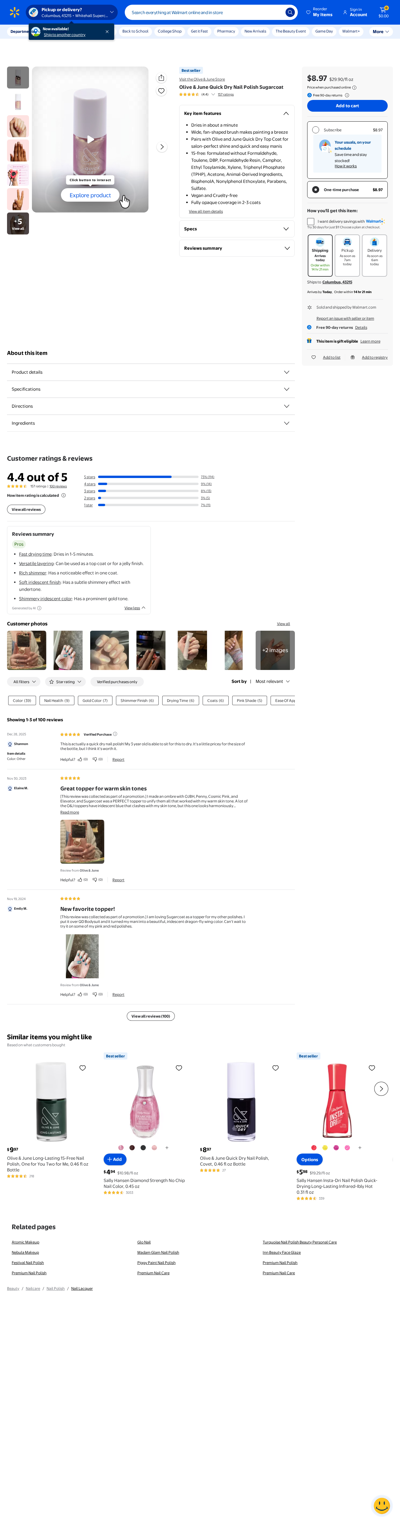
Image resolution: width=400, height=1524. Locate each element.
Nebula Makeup (25, 1252)
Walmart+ (351, 31)
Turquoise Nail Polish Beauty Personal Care (300, 1242)
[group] (206, 94)
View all (283, 623)
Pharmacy (226, 31)
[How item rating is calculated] (63, 495)
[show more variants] (167, 1147)
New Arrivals (255, 31)
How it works (346, 166)
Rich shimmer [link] (32, 573)
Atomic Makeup (25, 1242)
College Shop (170, 31)
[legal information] (354, 87)
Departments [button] (23, 31)
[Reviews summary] (213, 94)
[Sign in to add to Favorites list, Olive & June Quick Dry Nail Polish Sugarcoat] (161, 90)
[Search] (290, 12)
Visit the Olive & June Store (202, 79)
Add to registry (375, 357)
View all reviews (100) (150, 1016)
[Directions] (286, 406)
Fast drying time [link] (35, 554)
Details (361, 327)
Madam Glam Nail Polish (158, 1252)
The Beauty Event (291, 31)
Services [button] (59, 31)
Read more (69, 812)
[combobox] (211, 12)
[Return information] (345, 95)
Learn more (370, 341)
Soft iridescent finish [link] (40, 582)
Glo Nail (144, 1242)
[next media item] (162, 147)
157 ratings (226, 94)
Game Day (324, 31)
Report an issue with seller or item (345, 318)
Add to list (332, 357)
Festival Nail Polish (28, 1262)
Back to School (135, 31)
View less (132, 607)
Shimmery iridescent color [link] (45, 598)
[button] (319, 12)
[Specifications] (286, 389)
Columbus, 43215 (337, 282)
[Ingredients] (286, 423)
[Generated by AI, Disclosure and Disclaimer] (39, 608)
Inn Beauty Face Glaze (282, 1252)
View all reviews (26, 509)
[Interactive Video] (18, 78)
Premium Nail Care (153, 1272)
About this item (27, 353)
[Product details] (286, 372)
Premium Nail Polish (280, 1262)
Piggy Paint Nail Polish (156, 1262)
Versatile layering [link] (36, 563)
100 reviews (58, 486)
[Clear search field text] (277, 12)
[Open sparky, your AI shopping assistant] (382, 1506)
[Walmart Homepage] (14, 12)
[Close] (108, 31)
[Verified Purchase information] (115, 734)
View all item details (206, 211)
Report (118, 759)
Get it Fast (199, 31)
